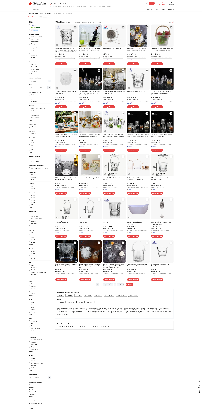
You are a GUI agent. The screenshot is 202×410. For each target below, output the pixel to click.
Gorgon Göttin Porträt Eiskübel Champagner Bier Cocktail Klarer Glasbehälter (66, 265)
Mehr (58, 305)
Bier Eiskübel (88, 295)
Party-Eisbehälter (121, 295)
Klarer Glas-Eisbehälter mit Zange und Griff (137, 91)
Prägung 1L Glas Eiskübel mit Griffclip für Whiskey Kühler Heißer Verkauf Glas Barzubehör (161, 93)
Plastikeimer (83, 6)
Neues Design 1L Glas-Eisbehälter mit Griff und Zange (113, 221)
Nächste (128, 284)
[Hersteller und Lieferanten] (37, 3)
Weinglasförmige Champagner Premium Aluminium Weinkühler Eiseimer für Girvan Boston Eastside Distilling (161, 222)
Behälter (31, 408)
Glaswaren (71, 6)
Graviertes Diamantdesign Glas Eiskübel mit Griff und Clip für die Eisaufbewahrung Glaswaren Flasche (89, 93)
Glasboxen (78, 295)
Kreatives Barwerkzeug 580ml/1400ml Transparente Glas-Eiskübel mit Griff (136, 49)
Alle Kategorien (34, 9)
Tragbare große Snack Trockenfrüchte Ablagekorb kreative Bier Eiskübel (136, 178)
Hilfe (157, 9)
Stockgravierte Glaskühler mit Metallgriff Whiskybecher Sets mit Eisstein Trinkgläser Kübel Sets (113, 136)
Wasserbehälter (102, 6)
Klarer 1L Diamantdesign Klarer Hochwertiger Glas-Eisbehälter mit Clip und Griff (66, 135)
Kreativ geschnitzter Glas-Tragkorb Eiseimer (89, 178)
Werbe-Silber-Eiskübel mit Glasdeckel (112, 48)
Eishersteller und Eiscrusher (36, 403)
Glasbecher (77, 6)
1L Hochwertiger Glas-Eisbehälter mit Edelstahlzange (160, 265)
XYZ (108, 326)
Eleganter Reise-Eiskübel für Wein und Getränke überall (88, 221)
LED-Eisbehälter (109, 295)
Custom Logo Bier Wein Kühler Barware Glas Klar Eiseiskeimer (66, 92)
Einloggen (171, 4)
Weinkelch (109, 6)
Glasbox (61, 295)
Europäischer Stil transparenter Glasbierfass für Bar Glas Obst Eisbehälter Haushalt (162, 49)
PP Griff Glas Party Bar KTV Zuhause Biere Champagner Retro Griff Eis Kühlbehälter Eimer (89, 50)
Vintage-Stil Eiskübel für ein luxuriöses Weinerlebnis (112, 178)
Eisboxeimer (98, 295)
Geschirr (60, 6)
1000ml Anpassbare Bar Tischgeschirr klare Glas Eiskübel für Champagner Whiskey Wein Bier (90, 265)
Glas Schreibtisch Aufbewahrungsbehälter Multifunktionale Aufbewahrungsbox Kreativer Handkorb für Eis (89, 136)
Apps (163, 9)
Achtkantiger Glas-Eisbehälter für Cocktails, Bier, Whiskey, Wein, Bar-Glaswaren (65, 178)
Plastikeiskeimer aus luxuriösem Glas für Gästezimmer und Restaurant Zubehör (137, 265)
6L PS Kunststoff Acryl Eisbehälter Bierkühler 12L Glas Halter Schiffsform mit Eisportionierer (138, 222)
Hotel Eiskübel (133, 295)
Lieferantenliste (44, 17)
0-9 (58, 326)
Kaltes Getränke (33, 406)
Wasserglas (65, 6)
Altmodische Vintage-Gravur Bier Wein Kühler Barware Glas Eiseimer (114, 92)
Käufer (148, 9)
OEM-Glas (69, 295)
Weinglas (90, 6)
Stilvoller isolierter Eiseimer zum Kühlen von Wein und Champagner (161, 178)
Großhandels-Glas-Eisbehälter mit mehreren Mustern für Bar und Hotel (161, 135)
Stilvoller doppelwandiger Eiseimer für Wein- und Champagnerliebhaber (65, 221)
